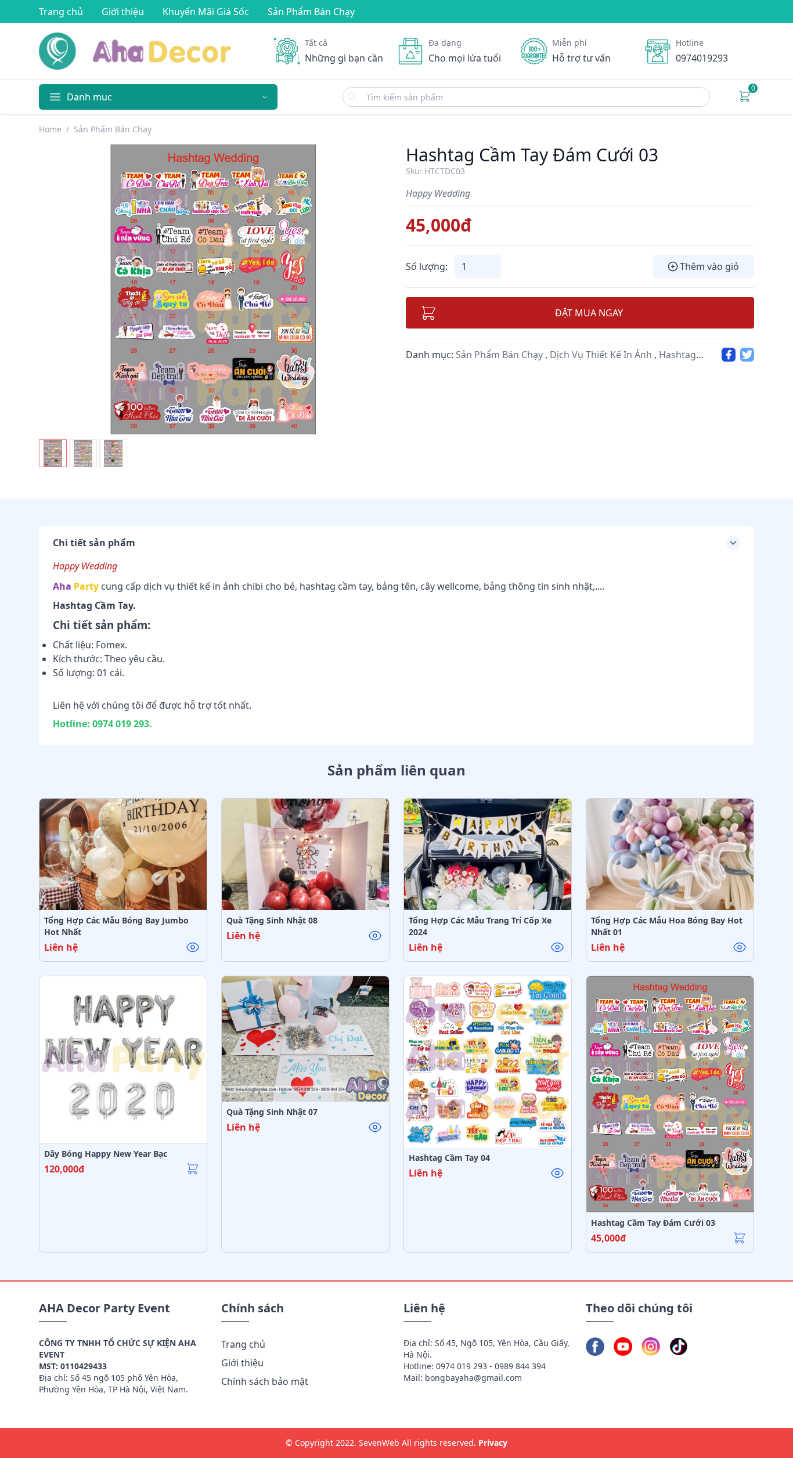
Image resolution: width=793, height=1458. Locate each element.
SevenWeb (379, 1442)
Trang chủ (61, 11)
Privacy (492, 1442)
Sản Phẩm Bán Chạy (311, 11)
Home (50, 129)
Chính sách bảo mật (264, 1381)
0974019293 (702, 58)
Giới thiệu (123, 11)
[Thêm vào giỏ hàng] (192, 947)
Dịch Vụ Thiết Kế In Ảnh (602, 354)
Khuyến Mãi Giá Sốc (206, 11)
